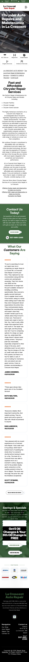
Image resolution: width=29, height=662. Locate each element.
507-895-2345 (14, 601)
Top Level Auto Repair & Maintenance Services (15, 73)
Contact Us (6, 633)
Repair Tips (6, 631)
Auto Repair (6, 629)
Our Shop (5, 627)
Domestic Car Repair (14, 196)
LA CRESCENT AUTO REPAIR (13, 71)
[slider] (8, 259)
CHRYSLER (14, 78)
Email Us (24, 642)
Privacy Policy (16, 654)
